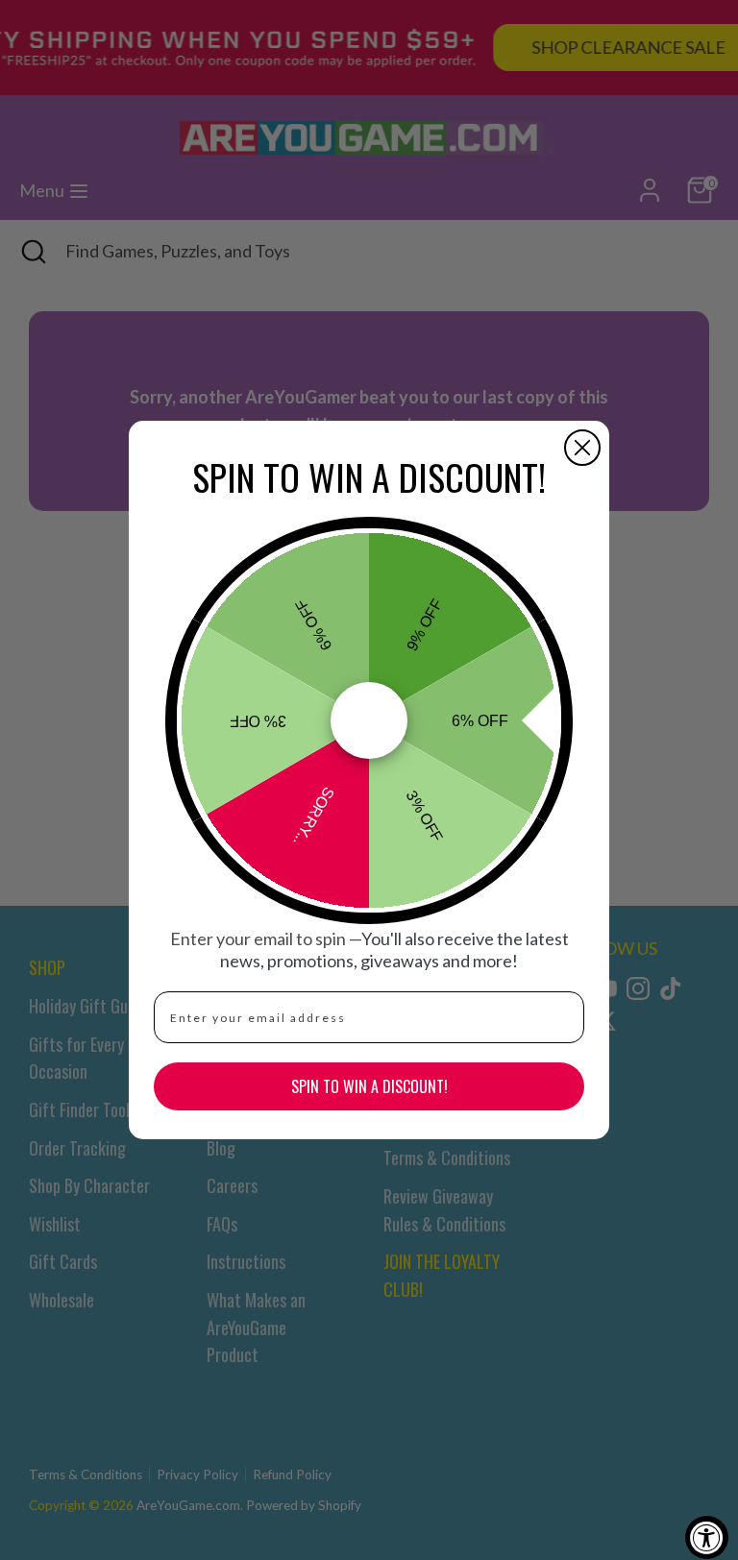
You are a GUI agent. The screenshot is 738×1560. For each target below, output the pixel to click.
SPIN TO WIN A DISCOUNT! (369, 1086)
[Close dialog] (582, 447)
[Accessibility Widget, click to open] (706, 1537)
